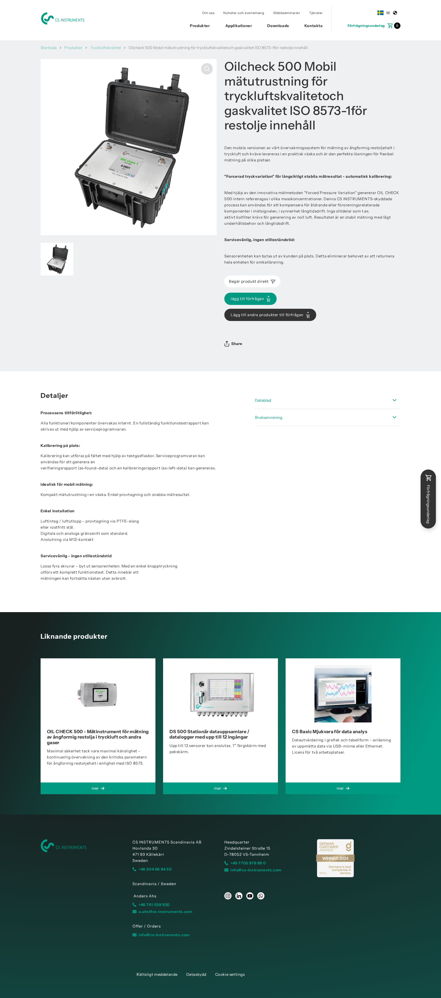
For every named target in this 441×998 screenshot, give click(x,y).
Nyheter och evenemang (243, 13)
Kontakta (313, 25)
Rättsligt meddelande (157, 974)
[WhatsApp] (260, 895)
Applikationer (238, 25)
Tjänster (316, 13)
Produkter (200, 25)
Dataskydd (196, 974)
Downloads (278, 25)
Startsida (49, 47)
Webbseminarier (286, 13)
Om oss (208, 13)
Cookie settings (230, 974)
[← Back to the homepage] (83, 845)
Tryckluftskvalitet (105, 47)
